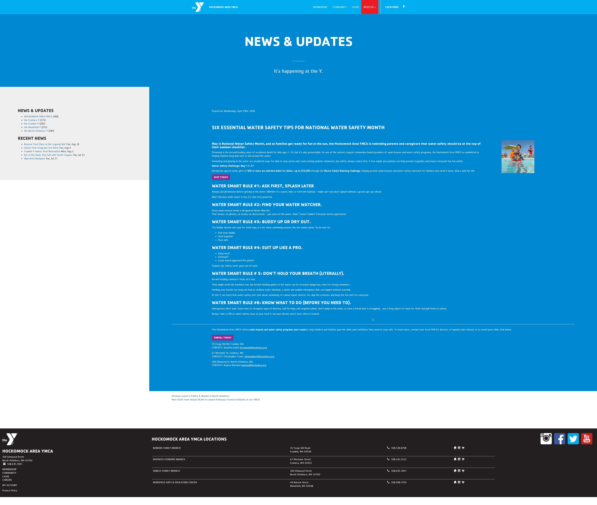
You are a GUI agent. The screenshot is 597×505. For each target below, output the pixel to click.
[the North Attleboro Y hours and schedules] (459, 470)
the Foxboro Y (31, 120)
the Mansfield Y (32, 127)
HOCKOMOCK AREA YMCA (223, 7)
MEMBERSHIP (319, 7)
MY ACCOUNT (9, 485)
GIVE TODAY (221, 177)
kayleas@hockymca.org (253, 365)
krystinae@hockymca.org (253, 347)
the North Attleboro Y (36, 130)
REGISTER (369, 7)
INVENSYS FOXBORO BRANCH (169, 459)
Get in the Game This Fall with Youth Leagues (48, 154)
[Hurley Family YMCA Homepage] (455, 470)
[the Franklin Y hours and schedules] (459, 447)
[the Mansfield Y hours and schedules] (459, 482)
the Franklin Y (31, 123)
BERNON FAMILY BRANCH (167, 447)
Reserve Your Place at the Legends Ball (44, 144)
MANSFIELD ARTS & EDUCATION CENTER (175, 482)
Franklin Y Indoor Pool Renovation (42, 151)
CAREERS (7, 479)
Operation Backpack (34, 158)
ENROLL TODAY (222, 337)
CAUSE (355, 7)
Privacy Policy (9, 490)
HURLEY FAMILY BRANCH (166, 470)
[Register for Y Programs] (463, 447)
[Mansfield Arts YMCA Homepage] (455, 482)
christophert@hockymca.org (259, 356)
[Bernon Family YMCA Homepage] (455, 447)
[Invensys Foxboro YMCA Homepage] (455, 459)
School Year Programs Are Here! (41, 147)
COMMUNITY (339, 7)
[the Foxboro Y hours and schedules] (459, 459)
